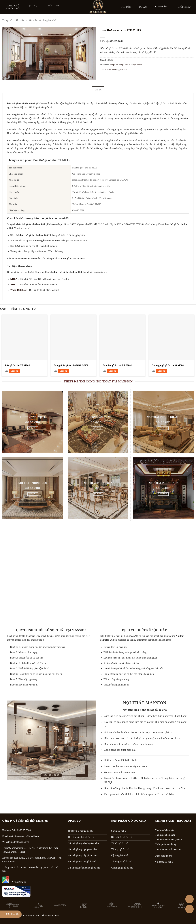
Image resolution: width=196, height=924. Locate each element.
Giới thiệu (184, 7)
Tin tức (126, 7)
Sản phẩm (161, 6)
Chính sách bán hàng (165, 835)
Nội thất (53, 5)
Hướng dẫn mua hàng (165, 844)
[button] (6, 76)
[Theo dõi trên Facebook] (168, 916)
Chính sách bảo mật (164, 830)
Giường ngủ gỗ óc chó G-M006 (168, 365)
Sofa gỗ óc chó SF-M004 (17, 365)
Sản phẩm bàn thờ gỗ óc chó (42, 20)
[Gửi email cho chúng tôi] (192, 916)
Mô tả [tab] (98, 90)
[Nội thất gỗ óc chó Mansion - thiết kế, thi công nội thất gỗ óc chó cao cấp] (98, 7)
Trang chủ (12, 5)
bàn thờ (108, 70)
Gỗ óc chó (13, 8)
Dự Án (143, 7)
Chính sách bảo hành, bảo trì (169, 839)
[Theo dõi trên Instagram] (176, 916)
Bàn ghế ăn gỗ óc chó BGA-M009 (71, 365)
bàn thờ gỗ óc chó (119, 70)
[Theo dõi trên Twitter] (184, 916)
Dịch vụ (33, 5)
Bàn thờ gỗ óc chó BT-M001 (117, 365)
